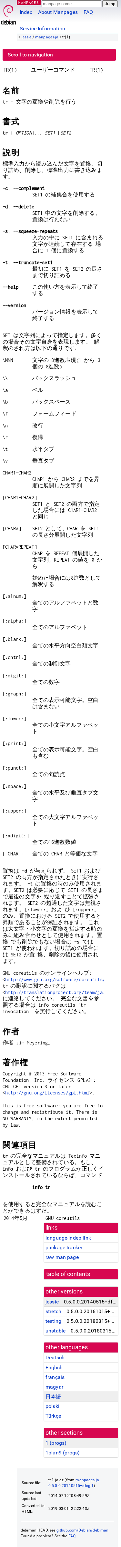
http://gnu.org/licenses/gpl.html (47, 1092)
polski (52, 1406)
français (55, 1377)
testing (53, 1321)
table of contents (68, 1274)
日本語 (53, 1396)
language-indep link (68, 1238)
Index (26, 12)
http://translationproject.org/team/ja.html (60, 992)
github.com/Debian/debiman (82, 1530)
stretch (53, 1311)
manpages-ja (47, 37)
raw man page (62, 1257)
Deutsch (55, 1357)
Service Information (42, 28)
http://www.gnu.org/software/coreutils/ (55, 979)
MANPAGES (28, 2)
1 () (55, 1443)
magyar (54, 1387)
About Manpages (58, 12)
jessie (27, 37)
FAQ (88, 12)
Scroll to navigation (30, 55)
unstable (55, 1331)
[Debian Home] (8, 13)
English (54, 1367)
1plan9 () (62, 1453)
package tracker (63, 1247)
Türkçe (53, 1416)
